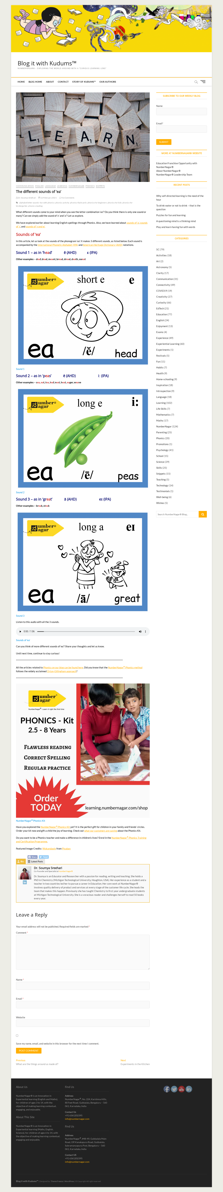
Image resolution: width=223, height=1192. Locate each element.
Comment (22, 932)
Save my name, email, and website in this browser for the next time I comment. (57, 1043)
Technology (162, 485)
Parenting (161, 432)
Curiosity (161, 302)
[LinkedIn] (25, 882)
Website (20, 1017)
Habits (159, 367)
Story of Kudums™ (84, 81)
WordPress (69, 1181)
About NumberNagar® (168, 170)
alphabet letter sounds (29, 202)
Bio (22, 861)
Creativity (161, 296)
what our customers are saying (100, 830)
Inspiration (162, 385)
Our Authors (107, 81)
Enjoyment (162, 326)
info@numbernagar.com (77, 1118)
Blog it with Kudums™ (47, 63)
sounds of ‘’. (35, 226)
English (39, 186)
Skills (159, 467)
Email (20, 998)
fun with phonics (47, 202)
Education (161, 314)
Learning (62, 186)
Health (160, 373)
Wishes (160, 502)
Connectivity (163, 284)
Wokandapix (49, 848)
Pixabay (66, 848)
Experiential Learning (167, 343)
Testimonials (163, 491)
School (159, 455)
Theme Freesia (57, 1181)
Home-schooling (165, 379)
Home (21, 81)
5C (157, 249)
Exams (159, 332)
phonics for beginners (97, 202)
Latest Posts (37, 861)
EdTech (160, 308)
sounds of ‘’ (133, 222)
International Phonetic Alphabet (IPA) (58, 244)
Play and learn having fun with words (175, 226)
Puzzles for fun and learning (171, 215)
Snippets (100, 186)
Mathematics (163, 414)
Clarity (160, 273)
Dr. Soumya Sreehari (27, 197)
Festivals (161, 355)
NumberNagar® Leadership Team (174, 174)
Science (160, 461)
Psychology (162, 450)
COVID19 (161, 290)
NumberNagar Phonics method (125, 667)
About (50, 81)
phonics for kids (115, 202)
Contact (63, 81)
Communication (25, 186)
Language (50, 186)
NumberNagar (76, 186)
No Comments (67, 197)
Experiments (163, 349)
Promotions (162, 444)
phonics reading (35, 206)
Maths (159, 420)
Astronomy (162, 267)
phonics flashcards (78, 202)
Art (158, 261)
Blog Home (35, 81)
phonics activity (62, 202)
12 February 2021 (48, 197)
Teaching (161, 479)
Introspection (163, 391)
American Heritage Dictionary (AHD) (103, 244)
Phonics (90, 186)
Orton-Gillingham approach (61, 671)
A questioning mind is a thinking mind (176, 221)
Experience (162, 337)
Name (20, 979)
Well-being (162, 497)
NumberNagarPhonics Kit (55, 826)
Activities (161, 255)
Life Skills (161, 408)
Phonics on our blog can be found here (63, 667)
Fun (158, 361)
